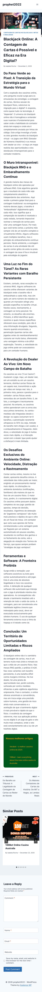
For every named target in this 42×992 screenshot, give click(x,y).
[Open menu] (37, 4)
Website (8, 952)
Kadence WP (26, 985)
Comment (10, 898)
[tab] (16, 867)
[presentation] (21, 828)
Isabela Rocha (11, 66)
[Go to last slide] (6, 840)
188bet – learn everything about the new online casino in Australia (23, 760)
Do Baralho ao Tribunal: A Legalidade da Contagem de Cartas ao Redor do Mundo (10, 786)
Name (8, 930)
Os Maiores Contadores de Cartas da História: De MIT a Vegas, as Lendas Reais (31, 786)
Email (8, 941)
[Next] (36, 840)
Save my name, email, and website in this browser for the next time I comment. (21, 960)
